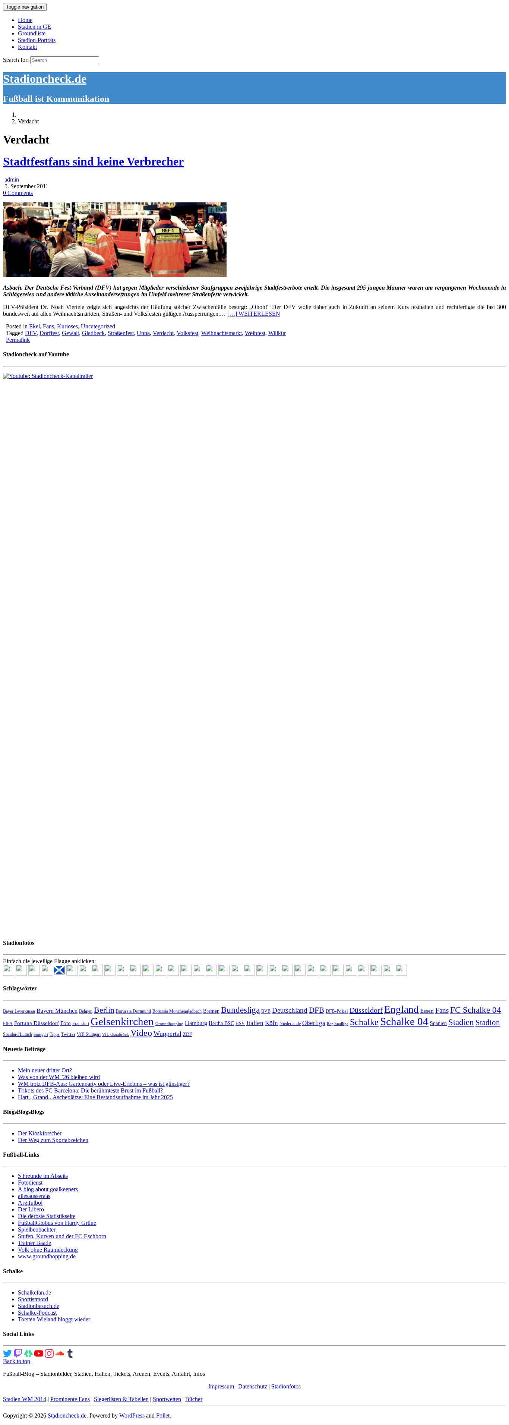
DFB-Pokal (337, 1011)
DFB (316, 1010)
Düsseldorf (366, 1010)
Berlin (104, 1010)
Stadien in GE (34, 26)
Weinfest (255, 333)
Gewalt (70, 333)
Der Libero (31, 1209)
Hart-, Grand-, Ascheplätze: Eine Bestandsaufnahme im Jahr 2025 (95, 1097)
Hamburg (196, 1023)
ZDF (187, 1034)
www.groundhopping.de (47, 1256)
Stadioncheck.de (44, 78)
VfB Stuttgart (89, 1034)
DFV (31, 333)
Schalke (364, 1022)
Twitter (68, 1034)
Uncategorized (98, 326)
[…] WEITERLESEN (253, 313)
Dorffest (49, 333)
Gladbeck (93, 333)
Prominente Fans (70, 1399)
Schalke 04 (404, 1021)
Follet (163, 1415)
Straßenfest (121, 333)
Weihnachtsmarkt (221, 333)
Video (141, 1033)
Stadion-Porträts (37, 40)
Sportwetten (167, 1399)
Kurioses (67, 326)
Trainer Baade (34, 1243)
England (401, 1009)
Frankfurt (80, 1023)
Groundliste (31, 33)
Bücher (193, 1399)
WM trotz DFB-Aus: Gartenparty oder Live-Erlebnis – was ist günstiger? (104, 1084)
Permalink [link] (18, 340)
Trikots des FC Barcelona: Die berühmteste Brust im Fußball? (90, 1090)
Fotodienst (30, 1182)
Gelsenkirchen (122, 1021)
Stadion (487, 1022)
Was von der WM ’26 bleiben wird (59, 1077)
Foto (65, 1023)
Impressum (221, 1386)
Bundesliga (240, 1010)
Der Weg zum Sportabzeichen (53, 1140)
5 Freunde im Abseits (43, 1176)
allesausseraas (34, 1196)
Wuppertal (167, 1033)
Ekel (34, 326)
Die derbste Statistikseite (46, 1216)
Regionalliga (337, 1024)
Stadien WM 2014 (24, 1399)
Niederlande (290, 1023)
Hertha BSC (221, 1023)
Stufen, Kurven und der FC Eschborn (62, 1236)
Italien (254, 1023)
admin (11, 179)
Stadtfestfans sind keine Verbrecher (93, 161)
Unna (143, 333)
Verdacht (163, 333)
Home (25, 20)
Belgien (85, 1011)
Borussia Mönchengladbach (177, 1011)
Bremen (211, 1011)
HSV (240, 1023)
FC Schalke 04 (475, 1010)
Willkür (277, 333)
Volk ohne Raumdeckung (48, 1249)
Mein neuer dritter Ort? (45, 1070)
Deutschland (289, 1010)
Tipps (55, 1034)
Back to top (16, 1361)
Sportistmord (33, 1299)
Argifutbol (30, 1202)
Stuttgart (41, 1035)
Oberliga (313, 1023)
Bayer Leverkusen (19, 1011)
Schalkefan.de (34, 1292)
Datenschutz (252, 1386)
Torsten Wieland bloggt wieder (54, 1319)
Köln (271, 1023)
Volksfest (187, 333)
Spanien (438, 1023)
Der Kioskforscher (39, 1133)
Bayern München (57, 1011)
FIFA (8, 1023)
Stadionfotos (286, 1386)
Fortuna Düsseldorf (36, 1023)
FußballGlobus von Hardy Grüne (57, 1223)
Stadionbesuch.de (38, 1306)
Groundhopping (169, 1024)
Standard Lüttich (17, 1034)
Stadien (461, 1022)
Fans (48, 326)
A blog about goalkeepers (48, 1189)
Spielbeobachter (37, 1229)
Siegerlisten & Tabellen (121, 1399)
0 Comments (18, 193)
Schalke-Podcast (37, 1312)
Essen (427, 1011)
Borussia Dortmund (133, 1011)
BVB (266, 1011)
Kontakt (27, 47)
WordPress (132, 1415)
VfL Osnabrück (115, 1035)
